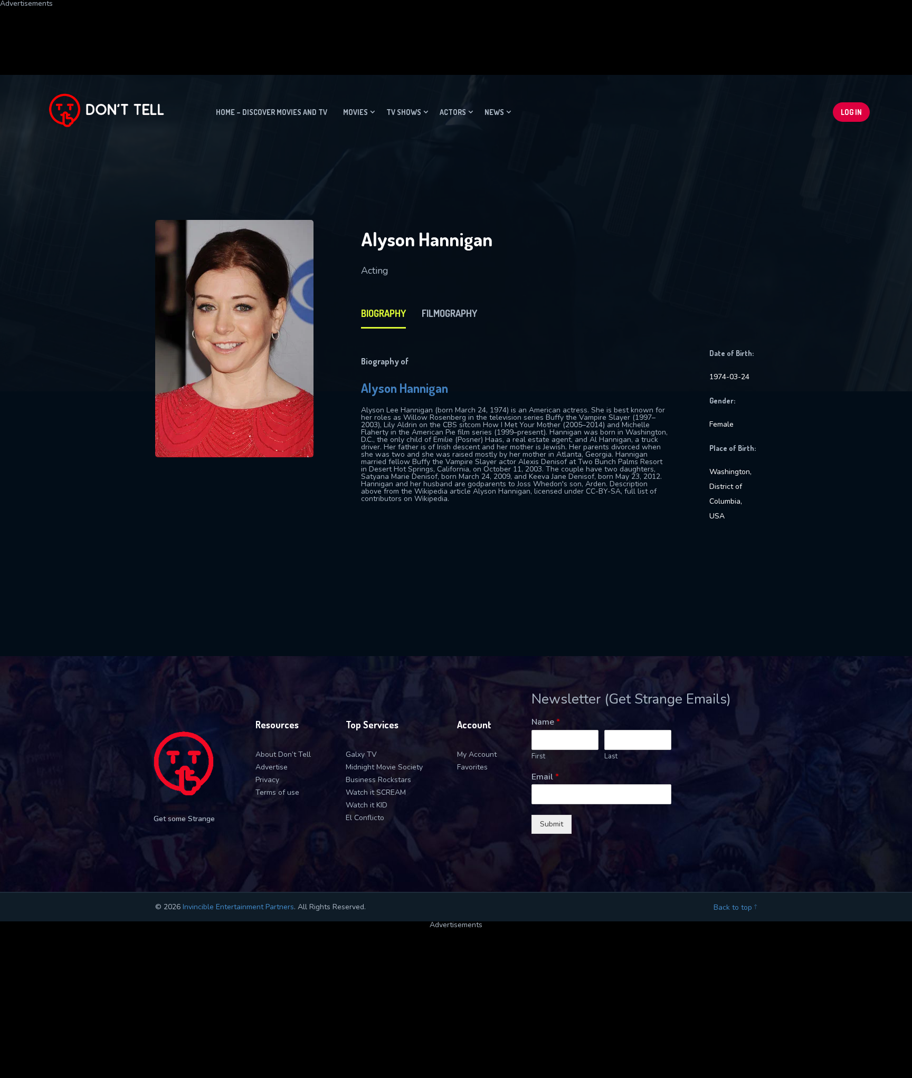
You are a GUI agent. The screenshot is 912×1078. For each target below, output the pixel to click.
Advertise (271, 767)
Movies (355, 112)
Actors (453, 112)
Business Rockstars (378, 780)
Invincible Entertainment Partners (238, 907)
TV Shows (403, 112)
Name (545, 722)
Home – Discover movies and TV (271, 112)
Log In (851, 112)
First (538, 756)
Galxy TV (361, 754)
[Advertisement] (256, 31)
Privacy (267, 780)
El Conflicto (365, 818)
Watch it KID (366, 805)
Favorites (472, 767)
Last (611, 756)
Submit (551, 824)
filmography (449, 313)
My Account (477, 754)
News (494, 112)
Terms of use (277, 792)
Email (545, 777)
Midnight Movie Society (384, 767)
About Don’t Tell (283, 754)
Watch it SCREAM (376, 792)
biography (383, 313)
